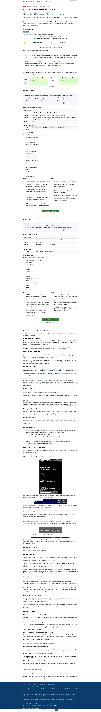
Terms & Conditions (27, 684)
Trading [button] (45, 1)
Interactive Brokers (29, 54)
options (49, 342)
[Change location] (24, 6)
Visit (56, 710)
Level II (45, 380)
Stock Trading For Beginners (45, 6)
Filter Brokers (26, 31)
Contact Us (42, 684)
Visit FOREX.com (50, 319)
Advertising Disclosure (38, 686)
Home (28, 6)
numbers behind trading (60, 4)
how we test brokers (45, 47)
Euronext (59, 559)
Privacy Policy (36, 684)
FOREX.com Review (50, 322)
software (73, 370)
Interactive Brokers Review (50, 214)
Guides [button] (51, 1)
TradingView (56, 370)
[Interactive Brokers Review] (52, 710)
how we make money (49, 4)
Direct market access (55, 354)
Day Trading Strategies (34, 6)
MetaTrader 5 (49, 370)
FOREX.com (28, 62)
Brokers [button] (39, 1)
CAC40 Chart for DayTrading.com (30, 550)
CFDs (74, 521)
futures (44, 342)
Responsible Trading (27, 686)
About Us (48, 684)
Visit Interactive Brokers (50, 211)
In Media (52, 684)
